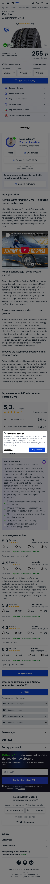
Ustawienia (8, 450)
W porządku (37, 450)
